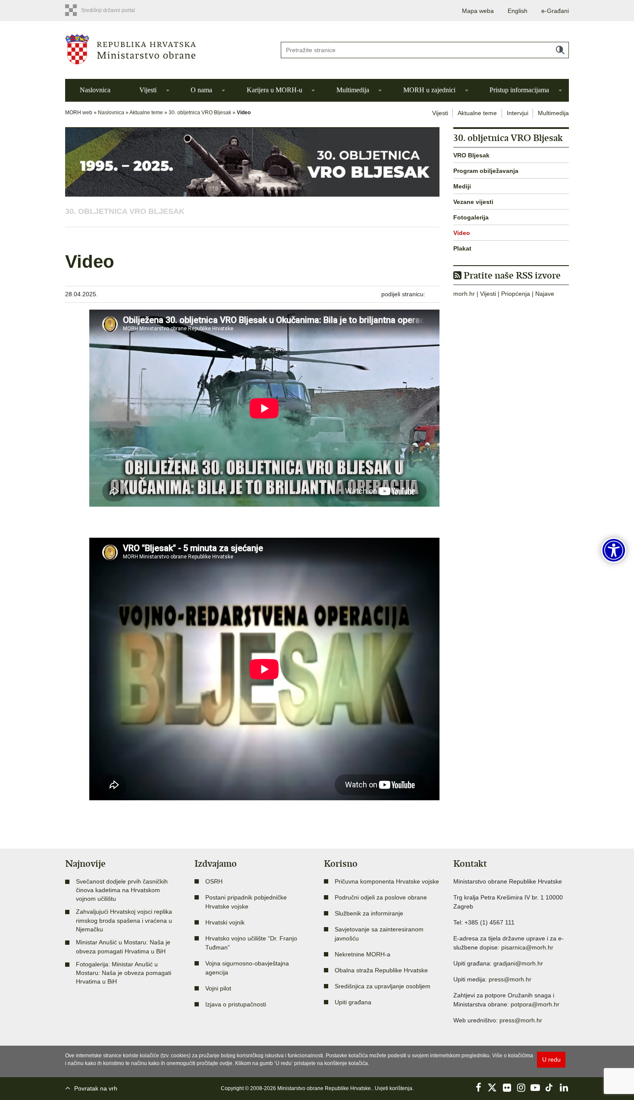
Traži (560, 50)
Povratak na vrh (95, 1088)
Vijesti (148, 90)
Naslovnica (95, 90)
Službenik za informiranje (369, 913)
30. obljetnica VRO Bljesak (200, 113)
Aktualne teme (146, 113)
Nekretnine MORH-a (362, 954)
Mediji (462, 186)
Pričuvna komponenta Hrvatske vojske (387, 881)
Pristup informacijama (519, 90)
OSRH (214, 881)
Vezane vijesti (473, 201)
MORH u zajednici (429, 90)
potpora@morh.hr (535, 1004)
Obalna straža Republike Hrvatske (381, 970)
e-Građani (555, 10)
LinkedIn (564, 1087)
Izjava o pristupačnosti (235, 1004)
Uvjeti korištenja (393, 1088)
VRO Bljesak (471, 155)
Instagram (521, 1087)
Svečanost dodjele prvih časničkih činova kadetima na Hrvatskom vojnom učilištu (122, 890)
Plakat (462, 248)
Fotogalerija (471, 217)
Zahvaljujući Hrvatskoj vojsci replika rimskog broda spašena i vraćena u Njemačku (124, 920)
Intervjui (517, 113)
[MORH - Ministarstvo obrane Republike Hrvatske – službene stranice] (166, 49)
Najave (544, 293)
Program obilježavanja (485, 170)
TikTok (549, 1087)
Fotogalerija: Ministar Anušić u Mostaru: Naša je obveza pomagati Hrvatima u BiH (123, 973)
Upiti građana (353, 1002)
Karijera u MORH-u (274, 90)
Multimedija (352, 90)
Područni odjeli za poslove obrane (381, 897)
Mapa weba (478, 10)
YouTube (535, 1087)
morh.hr (464, 293)
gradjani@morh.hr (518, 963)
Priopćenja (515, 293)
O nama (201, 90)
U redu (551, 1059)
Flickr (507, 1087)
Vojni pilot (218, 988)
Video (461, 232)
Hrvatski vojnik (225, 922)
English (517, 10)
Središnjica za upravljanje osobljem (382, 986)
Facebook (478, 1087)
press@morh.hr (510, 979)
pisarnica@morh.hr (527, 947)
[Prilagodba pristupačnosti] (613, 550)
